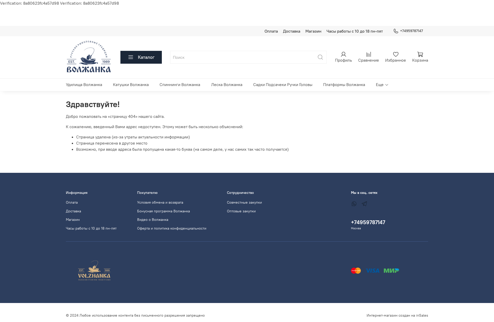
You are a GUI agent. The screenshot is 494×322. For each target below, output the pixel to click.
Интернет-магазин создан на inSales (397, 315)
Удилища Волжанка (84, 84)
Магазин (313, 31)
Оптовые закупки (241, 211)
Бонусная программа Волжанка (163, 211)
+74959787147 (411, 31)
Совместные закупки (244, 202)
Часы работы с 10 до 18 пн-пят (355, 31)
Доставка (291, 31)
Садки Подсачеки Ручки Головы (282, 84)
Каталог (146, 57)
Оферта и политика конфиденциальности (171, 228)
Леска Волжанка (226, 84)
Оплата (271, 31)
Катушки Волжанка (131, 84)
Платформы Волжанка (344, 84)
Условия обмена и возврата (160, 202)
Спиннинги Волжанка (180, 84)
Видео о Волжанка (152, 219)
